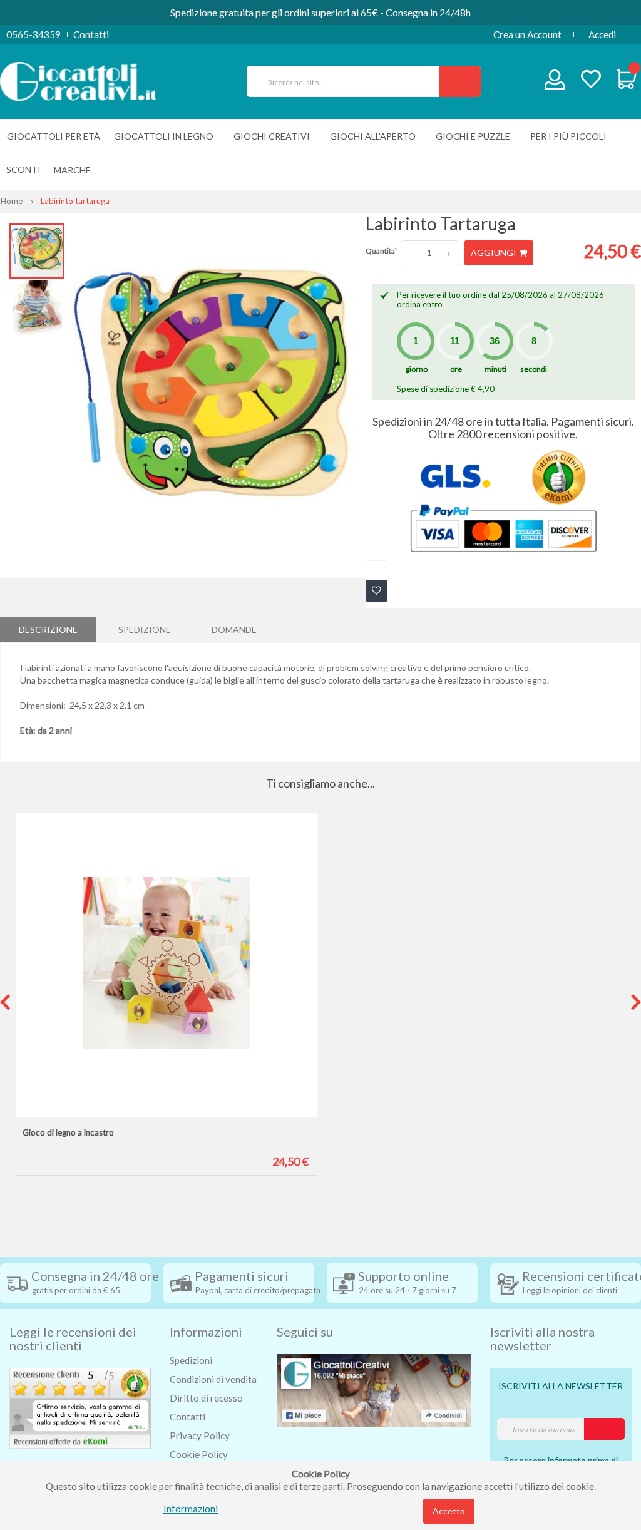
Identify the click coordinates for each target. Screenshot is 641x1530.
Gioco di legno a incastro (68, 1132)
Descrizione (48, 629)
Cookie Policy (199, 1454)
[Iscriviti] (604, 1429)
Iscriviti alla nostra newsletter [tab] (542, 1338)
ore (456, 369)
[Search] (460, 81)
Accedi (602, 34)
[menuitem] (75, 170)
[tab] (48, 629)
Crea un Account (527, 34)
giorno (417, 369)
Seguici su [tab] (305, 1331)
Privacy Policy (200, 1435)
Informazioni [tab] (206, 1331)
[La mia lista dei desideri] (591, 80)
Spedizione (144, 629)
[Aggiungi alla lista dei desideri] (376, 591)
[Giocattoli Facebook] (374, 1389)
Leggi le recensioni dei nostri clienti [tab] (72, 1338)
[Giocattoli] (78, 80)
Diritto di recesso (206, 1398)
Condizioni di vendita (213, 1379)
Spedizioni (191, 1360)
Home (12, 201)
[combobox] (348, 81)
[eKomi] (80, 1406)
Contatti (91, 34)
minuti (495, 369)
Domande (234, 629)
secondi (533, 369)
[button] (36, 307)
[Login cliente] (555, 82)
